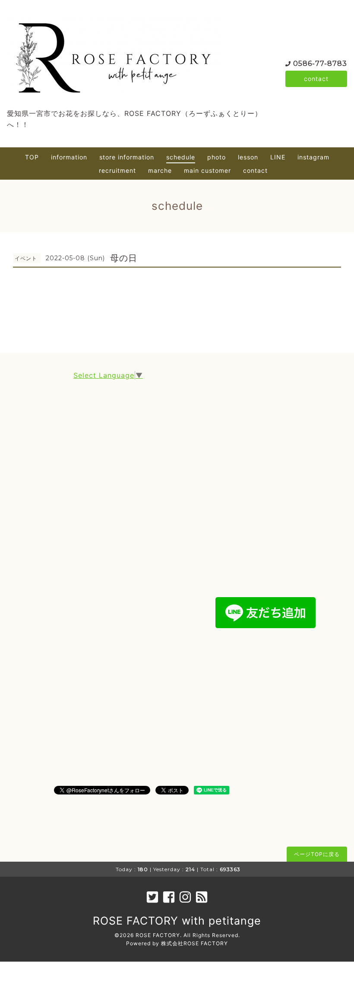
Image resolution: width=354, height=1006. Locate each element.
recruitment (117, 170)
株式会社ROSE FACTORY (194, 943)
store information (126, 157)
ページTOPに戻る (317, 854)
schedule (180, 157)
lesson (248, 157)
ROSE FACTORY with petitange (177, 920)
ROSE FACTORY (158, 935)
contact (316, 78)
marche (160, 170)
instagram (313, 157)
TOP (32, 157)
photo (216, 157)
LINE (277, 157)
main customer (207, 170)
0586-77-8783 (320, 63)
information (69, 157)
